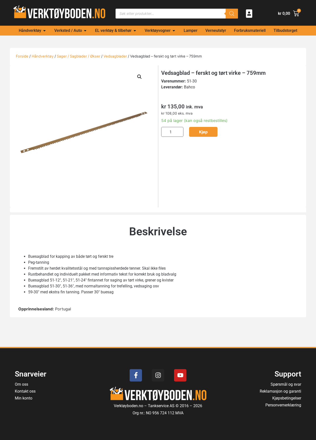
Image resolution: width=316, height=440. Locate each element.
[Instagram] (158, 375)
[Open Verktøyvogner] (174, 31)
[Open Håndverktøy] (44, 31)
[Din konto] (249, 13)
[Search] (232, 14)
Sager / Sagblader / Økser (78, 56)
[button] (139, 76)
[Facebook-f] (136, 375)
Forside (22, 56)
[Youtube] (180, 375)
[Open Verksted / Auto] (85, 31)
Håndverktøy (43, 56)
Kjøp (203, 131)
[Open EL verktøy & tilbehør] (135, 31)
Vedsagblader (115, 56)
